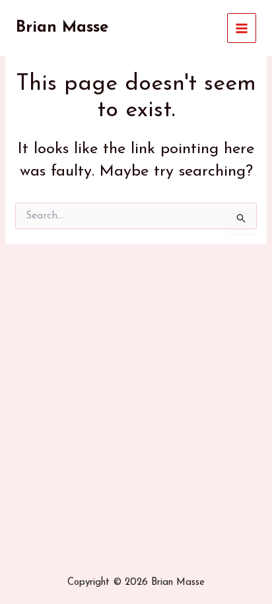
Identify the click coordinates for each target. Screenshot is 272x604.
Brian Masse (62, 28)
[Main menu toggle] (242, 28)
